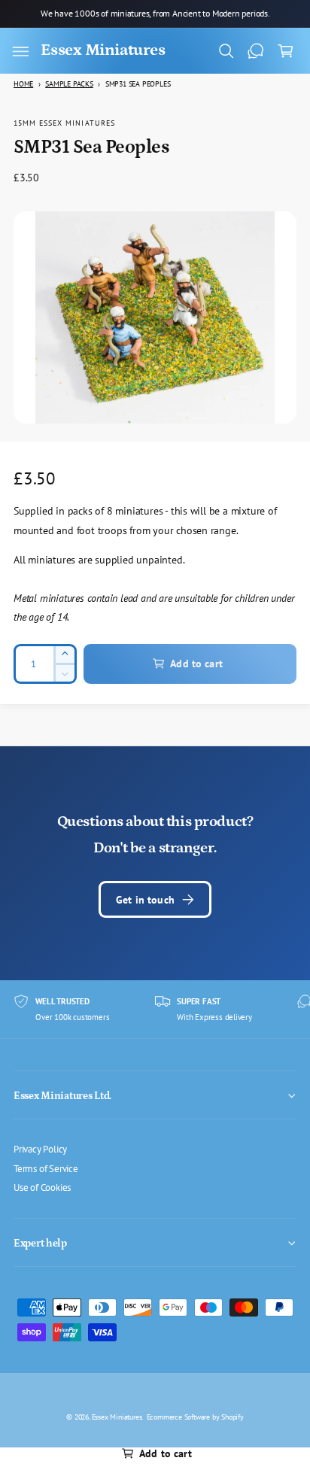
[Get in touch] (256, 51)
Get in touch (145, 899)
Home (23, 84)
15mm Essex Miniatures (64, 122)
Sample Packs (69, 84)
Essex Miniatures (117, 1416)
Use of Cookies (42, 1187)
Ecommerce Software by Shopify (195, 1416)
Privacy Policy (40, 1149)
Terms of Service (46, 1168)
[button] (20, 51)
